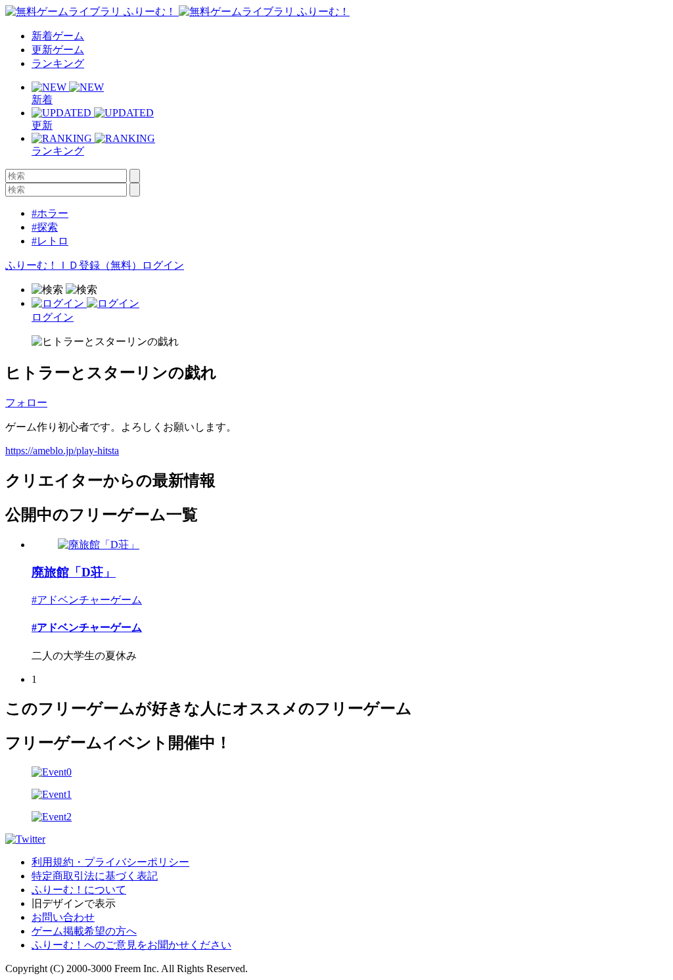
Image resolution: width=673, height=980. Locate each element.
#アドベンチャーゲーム (87, 599)
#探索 (45, 227)
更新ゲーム (58, 49)
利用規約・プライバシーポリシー (110, 862)
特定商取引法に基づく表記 (95, 875)
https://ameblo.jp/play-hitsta (62, 450)
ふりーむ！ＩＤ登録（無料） (73, 265)
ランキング (58, 63)
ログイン (163, 265)
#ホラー (50, 213)
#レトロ (50, 240)
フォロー (26, 402)
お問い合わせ (63, 917)
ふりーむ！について (79, 889)
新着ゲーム (58, 35)
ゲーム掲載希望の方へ (84, 931)
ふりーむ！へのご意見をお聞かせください (131, 944)
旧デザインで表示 (74, 903)
